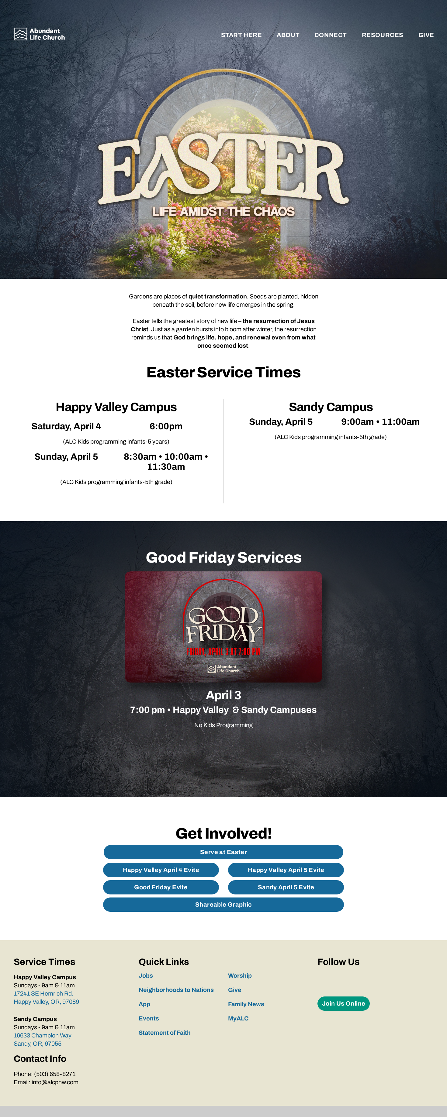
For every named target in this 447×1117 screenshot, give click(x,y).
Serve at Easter (223, 852)
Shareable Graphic (223, 904)
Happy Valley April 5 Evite (286, 870)
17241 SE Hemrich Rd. (44, 993)
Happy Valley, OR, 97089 (46, 1002)
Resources (383, 35)
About (289, 35)
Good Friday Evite (161, 887)
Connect (331, 35)
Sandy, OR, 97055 (37, 1043)
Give (426, 35)
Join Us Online (344, 1003)
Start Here (242, 35)
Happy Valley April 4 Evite (161, 870)
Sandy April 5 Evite (286, 887)
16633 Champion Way (43, 1035)
